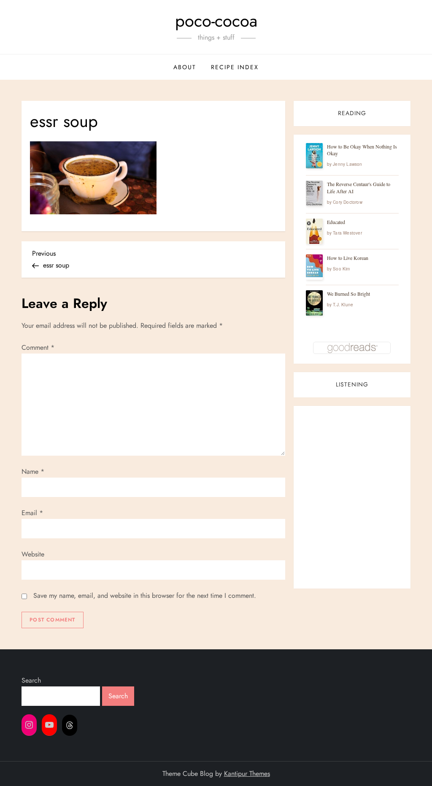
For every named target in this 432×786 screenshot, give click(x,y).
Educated (336, 222)
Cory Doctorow (347, 202)
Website (33, 554)
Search (31, 680)
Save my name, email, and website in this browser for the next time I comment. (144, 595)
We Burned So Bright (348, 293)
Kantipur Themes (247, 773)
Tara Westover (347, 233)
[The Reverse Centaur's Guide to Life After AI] (314, 193)
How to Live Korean (347, 257)
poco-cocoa (216, 20)
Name (33, 471)
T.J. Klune (343, 305)
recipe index (235, 67)
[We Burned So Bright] (314, 303)
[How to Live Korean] (314, 265)
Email (32, 513)
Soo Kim (341, 269)
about (184, 67)
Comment (38, 347)
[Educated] (314, 231)
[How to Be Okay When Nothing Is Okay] (314, 155)
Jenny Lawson (347, 164)
